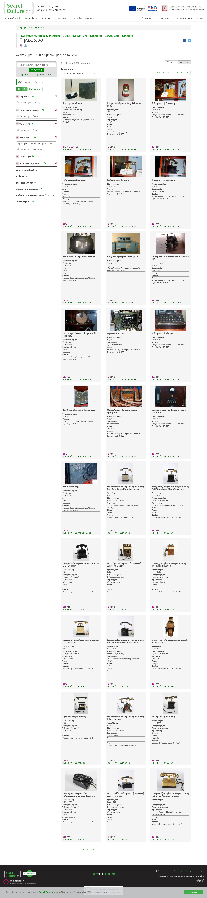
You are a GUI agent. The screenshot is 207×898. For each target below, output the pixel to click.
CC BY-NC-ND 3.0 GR (128, 149)
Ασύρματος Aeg (70, 486)
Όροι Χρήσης (179, 871)
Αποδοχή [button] (193, 892)
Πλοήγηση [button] (62, 18)
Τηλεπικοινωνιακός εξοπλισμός (118, 35)
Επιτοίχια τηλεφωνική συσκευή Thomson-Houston (169, 564)
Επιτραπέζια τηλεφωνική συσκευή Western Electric (125, 794)
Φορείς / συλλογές (25, 170)
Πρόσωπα (26, 137)
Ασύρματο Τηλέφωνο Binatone (78, 256)
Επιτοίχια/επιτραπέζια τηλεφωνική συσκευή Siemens (78, 794)
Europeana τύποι (25, 182)
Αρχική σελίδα (14, 18)
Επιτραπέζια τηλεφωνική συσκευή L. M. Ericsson (80, 564)
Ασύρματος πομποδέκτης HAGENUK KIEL (170, 257)
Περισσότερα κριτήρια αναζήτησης (36, 74)
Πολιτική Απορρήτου (165, 871)
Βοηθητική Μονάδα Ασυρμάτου (79, 409)
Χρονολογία (25, 156)
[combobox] (36, 143)
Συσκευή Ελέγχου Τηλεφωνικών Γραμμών (79, 334)
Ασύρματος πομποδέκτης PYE (122, 256)
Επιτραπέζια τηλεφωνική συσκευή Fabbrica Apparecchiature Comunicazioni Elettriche (170, 796)
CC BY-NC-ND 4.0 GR (83, 149)
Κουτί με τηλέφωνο (72, 103)
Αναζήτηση (36, 69)
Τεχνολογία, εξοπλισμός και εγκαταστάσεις (40, 35)
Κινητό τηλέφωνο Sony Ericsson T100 (124, 104)
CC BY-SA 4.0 (125, 533)
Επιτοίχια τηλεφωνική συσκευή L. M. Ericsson (170, 641)
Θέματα (41, 27)
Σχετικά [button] (148, 18)
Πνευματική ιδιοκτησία (195, 871)
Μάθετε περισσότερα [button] (97, 892)
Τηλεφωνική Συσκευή (163, 103)
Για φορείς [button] (166, 18)
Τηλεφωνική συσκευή (74, 716)
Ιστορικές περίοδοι (31, 163)
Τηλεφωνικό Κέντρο (117, 333)
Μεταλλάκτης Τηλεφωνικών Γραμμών (122, 411)
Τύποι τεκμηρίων (30, 110)
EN (201, 18)
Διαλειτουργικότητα (85, 18)
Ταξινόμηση (67, 69)
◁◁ (158, 72)
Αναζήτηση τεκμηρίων (39, 18)
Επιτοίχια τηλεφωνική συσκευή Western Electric (124, 564)
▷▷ (187, 72)
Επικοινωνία (186, 18)
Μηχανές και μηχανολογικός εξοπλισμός (82, 35)
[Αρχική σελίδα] (34, 8)
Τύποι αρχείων (23, 201)
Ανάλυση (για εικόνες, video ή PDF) (34, 195)
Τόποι (25, 124)
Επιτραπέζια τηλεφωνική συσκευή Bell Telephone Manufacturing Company (125, 489)
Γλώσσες (20, 176)
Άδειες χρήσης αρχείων (28, 189)
